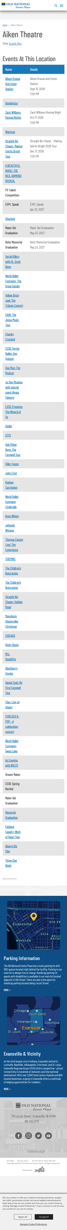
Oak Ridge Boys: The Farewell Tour (12, 449)
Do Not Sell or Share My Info (43, 1160)
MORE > (7, 990)
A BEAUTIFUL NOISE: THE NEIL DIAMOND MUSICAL (13, 173)
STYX (8, 435)
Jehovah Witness (10, 527)
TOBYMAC (10, 559)
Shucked (10, 218)
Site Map (10, 1160)
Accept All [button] (44, 1217)
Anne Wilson (12, 516)
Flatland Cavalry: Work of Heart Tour (13, 831)
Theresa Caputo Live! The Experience (14, 544)
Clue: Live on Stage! (12, 704)
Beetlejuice (11, 103)
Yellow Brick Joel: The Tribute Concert (14, 300)
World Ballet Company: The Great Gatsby (13, 281)
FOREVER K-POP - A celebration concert (12, 724)
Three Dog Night (11, 862)
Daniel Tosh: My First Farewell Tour (13, 687)
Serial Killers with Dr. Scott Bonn (13, 261)
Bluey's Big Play (11, 848)
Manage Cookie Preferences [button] (33, 1224)
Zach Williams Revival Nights (13, 114)
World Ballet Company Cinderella (11, 501)
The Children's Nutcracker (13, 570)
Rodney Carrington (11, 484)
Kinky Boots (12, 645)
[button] (55, 5)
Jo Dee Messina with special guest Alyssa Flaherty (14, 389)
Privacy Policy (22, 1160)
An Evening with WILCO (11, 762)
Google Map (15, 43)
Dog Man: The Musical (12, 370)
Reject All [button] (22, 1217)
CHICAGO (10, 635)
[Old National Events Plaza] (16, 5)
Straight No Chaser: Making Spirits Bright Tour (14, 148)
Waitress (10, 132)
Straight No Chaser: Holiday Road (14, 602)
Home (5, 25)
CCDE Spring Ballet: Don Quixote (12, 353)
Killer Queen (12, 464)
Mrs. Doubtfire (10, 656)
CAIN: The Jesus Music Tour (12, 320)
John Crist (11, 473)
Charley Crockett (10, 336)
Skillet (8, 426)
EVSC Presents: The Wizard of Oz (14, 411)
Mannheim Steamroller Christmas (11, 621)
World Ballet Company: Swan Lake (11, 746)
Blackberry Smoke (11, 670)
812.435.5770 (32, 1121)
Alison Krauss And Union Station (12, 83)
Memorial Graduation (11, 814)
